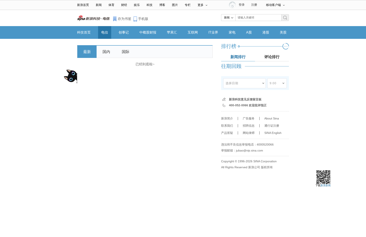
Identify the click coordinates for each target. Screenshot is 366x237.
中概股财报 (147, 32)
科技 (149, 5)
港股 (265, 32)
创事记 (124, 32)
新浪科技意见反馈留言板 (245, 99)
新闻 (99, 5)
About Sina (271, 118)
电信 (104, 32)
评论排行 (272, 57)
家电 (232, 32)
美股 (283, 32)
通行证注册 (271, 125)
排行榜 (228, 46)
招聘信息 (249, 125)
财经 (124, 5)
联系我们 (227, 125)
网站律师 (249, 133)
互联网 (193, 32)
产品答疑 (227, 133)
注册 (254, 4)
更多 (201, 5)
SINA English (272, 133)
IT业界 (213, 32)
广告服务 (249, 118)
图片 (175, 5)
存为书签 (124, 19)
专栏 (188, 5)
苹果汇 (172, 32)
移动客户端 (273, 5)
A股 (249, 32)
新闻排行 (238, 57)
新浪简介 (227, 118)
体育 (111, 5)
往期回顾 (231, 66)
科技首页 (84, 32)
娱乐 (137, 5)
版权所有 (267, 167)
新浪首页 (83, 5)
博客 (162, 5)
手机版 (143, 19)
